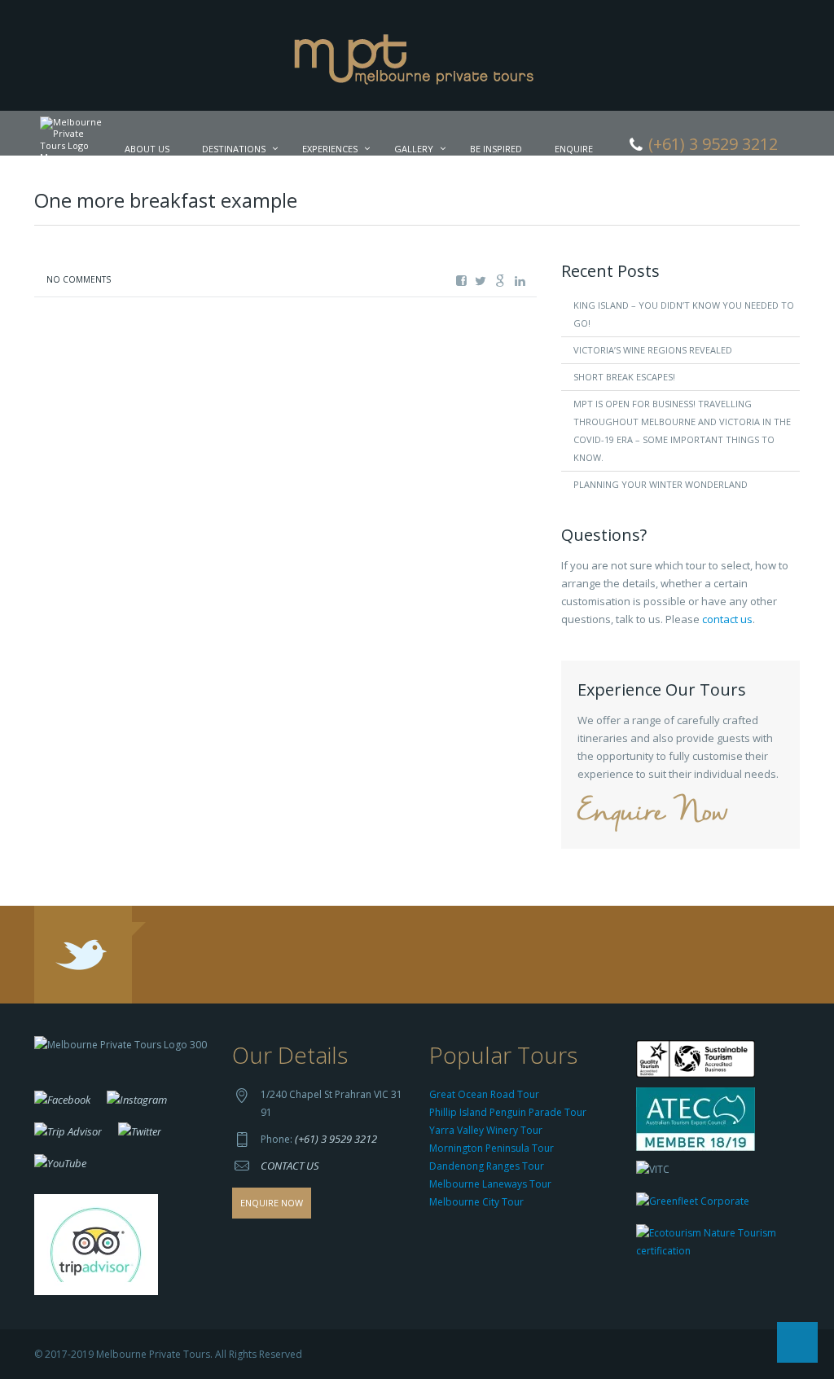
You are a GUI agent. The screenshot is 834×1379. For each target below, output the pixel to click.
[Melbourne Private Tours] (417, 53)
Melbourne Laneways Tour (490, 1184)
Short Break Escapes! (624, 377)
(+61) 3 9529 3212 (336, 1138)
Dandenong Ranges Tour (486, 1166)
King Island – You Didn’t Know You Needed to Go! (683, 314)
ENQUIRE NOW (271, 1203)
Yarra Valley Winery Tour (485, 1130)
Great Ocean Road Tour (484, 1094)
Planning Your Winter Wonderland (660, 484)
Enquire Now (652, 813)
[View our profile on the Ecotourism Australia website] (714, 1243)
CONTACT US (290, 1165)
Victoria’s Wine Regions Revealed (652, 350)
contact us (727, 619)
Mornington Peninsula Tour (491, 1148)
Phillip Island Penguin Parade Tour (507, 1112)
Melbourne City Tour (476, 1202)
